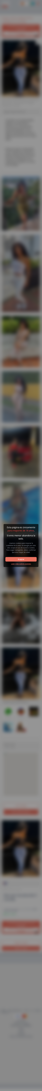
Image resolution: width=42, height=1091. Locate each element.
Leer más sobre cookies (21, 564)
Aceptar (21, 559)
